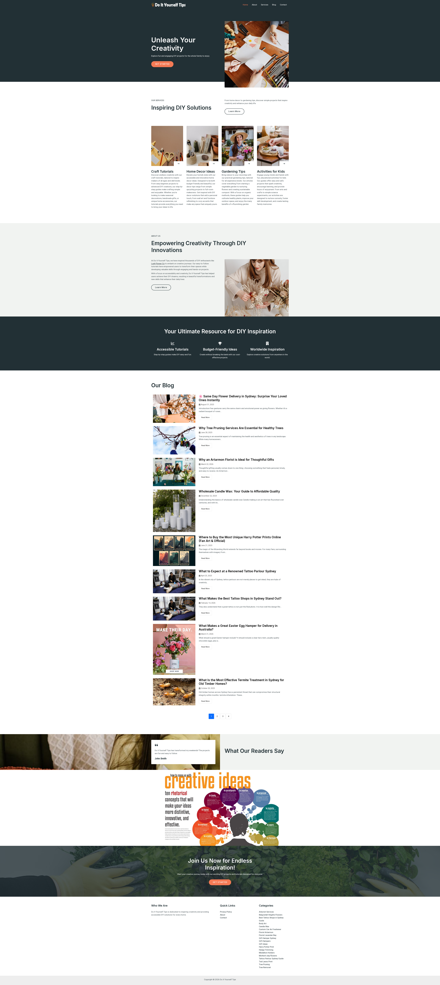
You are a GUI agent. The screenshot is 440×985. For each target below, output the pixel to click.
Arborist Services (266, 911)
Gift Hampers (265, 941)
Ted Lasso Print (265, 961)
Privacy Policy (226, 911)
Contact (283, 4)
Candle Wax (264, 926)
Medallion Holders (267, 952)
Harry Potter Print (266, 946)
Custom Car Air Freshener (270, 929)
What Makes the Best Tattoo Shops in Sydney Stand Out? (240, 598)
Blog (274, 4)
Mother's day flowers (268, 955)
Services (264, 4)
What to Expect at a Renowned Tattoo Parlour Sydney (237, 571)
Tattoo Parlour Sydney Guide (271, 958)
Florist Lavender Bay (267, 935)
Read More (205, 417)
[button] (178, 163)
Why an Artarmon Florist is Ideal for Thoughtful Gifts (236, 459)
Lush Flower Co (158, 263)
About (254, 4)
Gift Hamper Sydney (267, 938)
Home (245, 4)
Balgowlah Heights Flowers (270, 914)
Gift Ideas (263, 944)
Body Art (262, 923)
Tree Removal (265, 967)
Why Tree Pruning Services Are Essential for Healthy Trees (241, 428)
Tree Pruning (264, 964)
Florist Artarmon (266, 932)
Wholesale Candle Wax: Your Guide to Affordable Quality (239, 491)
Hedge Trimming (266, 949)
